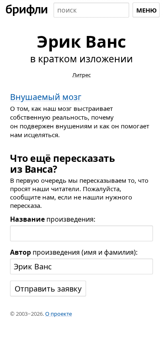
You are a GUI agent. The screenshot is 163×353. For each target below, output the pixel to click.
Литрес (81, 75)
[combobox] (91, 10)
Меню (146, 10)
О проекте (58, 313)
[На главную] (26, 10)
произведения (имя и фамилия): (74, 252)
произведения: (52, 219)
